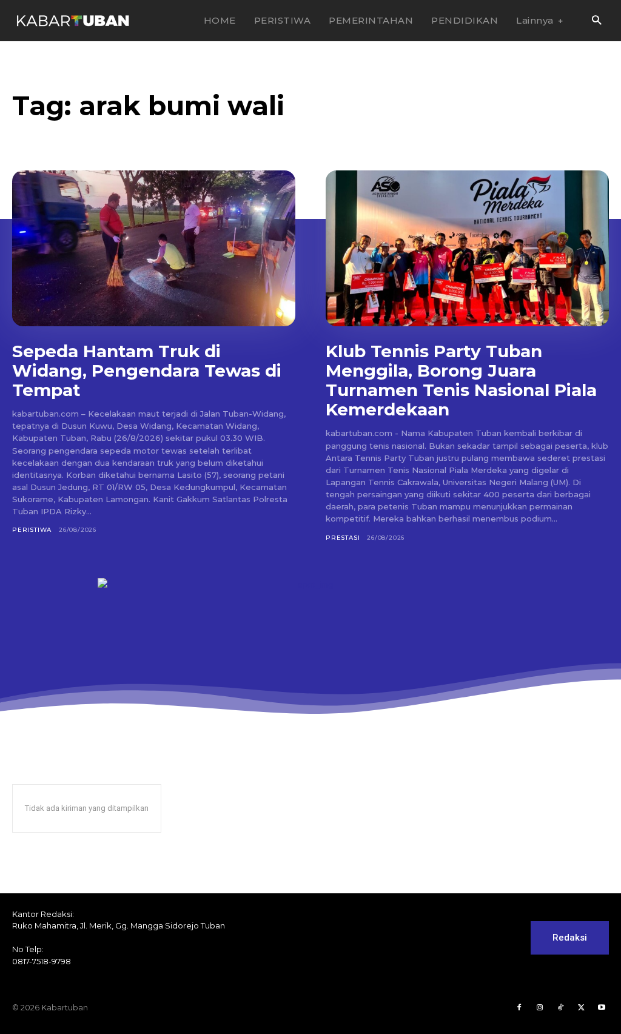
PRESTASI (343, 538)
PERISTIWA (32, 530)
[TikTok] (560, 1008)
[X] (581, 1008)
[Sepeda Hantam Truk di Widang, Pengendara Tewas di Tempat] (153, 248)
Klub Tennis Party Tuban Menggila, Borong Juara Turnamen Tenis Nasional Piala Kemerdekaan (461, 380)
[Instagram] (539, 1008)
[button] (596, 20)
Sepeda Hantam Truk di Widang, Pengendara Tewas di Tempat (146, 370)
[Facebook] (519, 1008)
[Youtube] (601, 1008)
